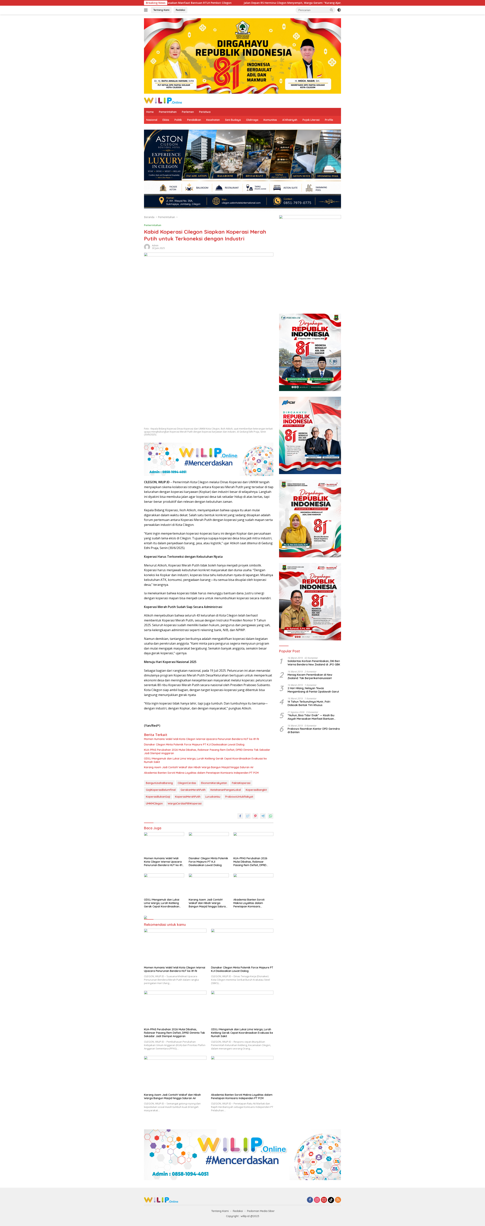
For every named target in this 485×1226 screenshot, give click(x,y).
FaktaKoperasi (241, 783)
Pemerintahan (168, 112)
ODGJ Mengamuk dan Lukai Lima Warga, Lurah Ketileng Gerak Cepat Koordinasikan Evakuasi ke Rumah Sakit (205, 760)
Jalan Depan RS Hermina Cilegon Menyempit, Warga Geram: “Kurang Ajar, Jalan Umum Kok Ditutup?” (228, 3)
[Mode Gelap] (339, 10)
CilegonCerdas (187, 783)
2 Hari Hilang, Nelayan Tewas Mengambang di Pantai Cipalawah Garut (313, 689)
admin (155, 245)
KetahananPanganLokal (225, 790)
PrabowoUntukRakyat (239, 796)
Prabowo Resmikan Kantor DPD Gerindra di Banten (314, 730)
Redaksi (180, 9)
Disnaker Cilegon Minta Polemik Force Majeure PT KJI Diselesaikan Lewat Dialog (194, 744)
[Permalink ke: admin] (147, 246)
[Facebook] (310, 1200)
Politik (178, 120)
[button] (331, 10)
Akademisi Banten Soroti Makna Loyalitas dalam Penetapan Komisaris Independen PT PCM (201, 772)
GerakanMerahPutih (193, 790)
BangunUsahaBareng (159, 783)
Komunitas (270, 120)
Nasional (151, 120)
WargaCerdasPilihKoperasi (185, 803)
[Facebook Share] (240, 816)
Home (150, 112)
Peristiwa (204, 112)
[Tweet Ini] (248, 816)
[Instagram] (317, 1200)
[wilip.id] (163, 100)
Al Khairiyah (289, 120)
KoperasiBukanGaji (158, 796)
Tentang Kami (161, 9)
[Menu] (146, 10)
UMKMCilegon (154, 803)
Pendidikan (194, 120)
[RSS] (338, 1200)
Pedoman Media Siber (261, 1211)
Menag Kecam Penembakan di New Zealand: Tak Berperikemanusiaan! (310, 676)
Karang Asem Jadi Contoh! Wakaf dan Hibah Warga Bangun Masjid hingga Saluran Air (199, 767)
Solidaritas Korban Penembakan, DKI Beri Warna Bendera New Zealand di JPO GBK (314, 662)
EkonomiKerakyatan (214, 783)
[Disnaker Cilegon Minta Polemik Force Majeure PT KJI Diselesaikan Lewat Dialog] (209, 843)
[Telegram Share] (263, 816)
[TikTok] (331, 1200)
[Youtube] (324, 1200)
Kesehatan (213, 120)
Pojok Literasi (311, 120)
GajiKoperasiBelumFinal (161, 790)
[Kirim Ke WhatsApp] (270, 816)
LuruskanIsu (212, 796)
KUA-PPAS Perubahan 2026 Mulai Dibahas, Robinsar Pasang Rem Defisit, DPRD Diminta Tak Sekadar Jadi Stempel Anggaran (207, 751)
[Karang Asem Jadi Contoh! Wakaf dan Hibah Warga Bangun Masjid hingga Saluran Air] (209, 884)
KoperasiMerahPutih (187, 796)
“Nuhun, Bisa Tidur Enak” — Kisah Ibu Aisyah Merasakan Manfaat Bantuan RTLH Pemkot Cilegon (311, 717)
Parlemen (188, 112)
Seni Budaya (233, 120)
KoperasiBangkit (256, 790)
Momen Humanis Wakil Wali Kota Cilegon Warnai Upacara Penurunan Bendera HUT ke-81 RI (201, 739)
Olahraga (252, 120)
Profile (329, 120)
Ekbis (166, 120)
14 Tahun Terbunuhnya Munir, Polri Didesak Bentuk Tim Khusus (309, 703)
